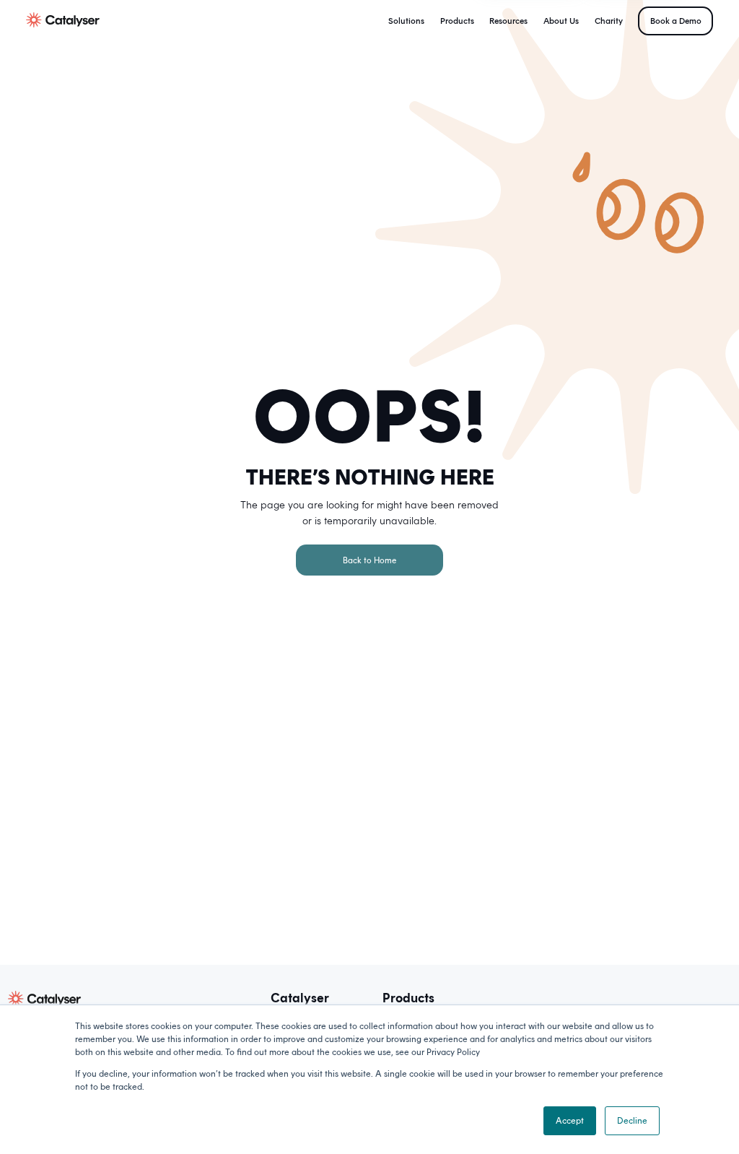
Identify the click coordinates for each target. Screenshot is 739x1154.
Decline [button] (632, 1121)
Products (457, 21)
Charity (609, 21)
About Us (561, 21)
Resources (508, 21)
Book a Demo (675, 21)
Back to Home (369, 560)
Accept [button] (570, 1121)
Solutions (406, 21)
